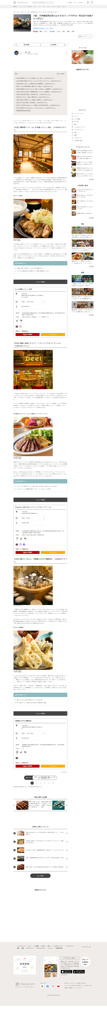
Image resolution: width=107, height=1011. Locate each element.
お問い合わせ (83, 983)
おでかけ (43, 946)
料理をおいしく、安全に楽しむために (84, 985)
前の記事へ (27, 44)
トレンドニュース (21, 946)
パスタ (43, 6)
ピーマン (35, 6)
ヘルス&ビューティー (58, 946)
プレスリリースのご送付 (69, 985)
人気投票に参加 (58, 948)
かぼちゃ (58, 6)
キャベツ (25, 6)
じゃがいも (48, 6)
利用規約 (70, 987)
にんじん (63, 6)
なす (21, 6)
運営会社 (66, 987)
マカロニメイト (29, 948)
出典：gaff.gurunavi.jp (17, 238)
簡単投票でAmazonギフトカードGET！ (43, 28)
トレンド (75, 2)
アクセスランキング (40, 948)
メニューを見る (40, 282)
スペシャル (50, 948)
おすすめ (81, 2)
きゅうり (54, 6)
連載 (23, 948)
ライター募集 (77, 983)
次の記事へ (54, 44)
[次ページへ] (53, 783)
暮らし (49, 946)
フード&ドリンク (70, 946)
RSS (76, 985)
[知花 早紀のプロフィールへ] (40, 53)
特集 (18, 948)
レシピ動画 (69, 2)
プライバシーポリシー (77, 987)
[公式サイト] (17, 326)
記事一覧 (66, 983)
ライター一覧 (71, 983)
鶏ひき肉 (30, 6)
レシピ (29, 946)
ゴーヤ (39, 6)
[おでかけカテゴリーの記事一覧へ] (35, 31)
